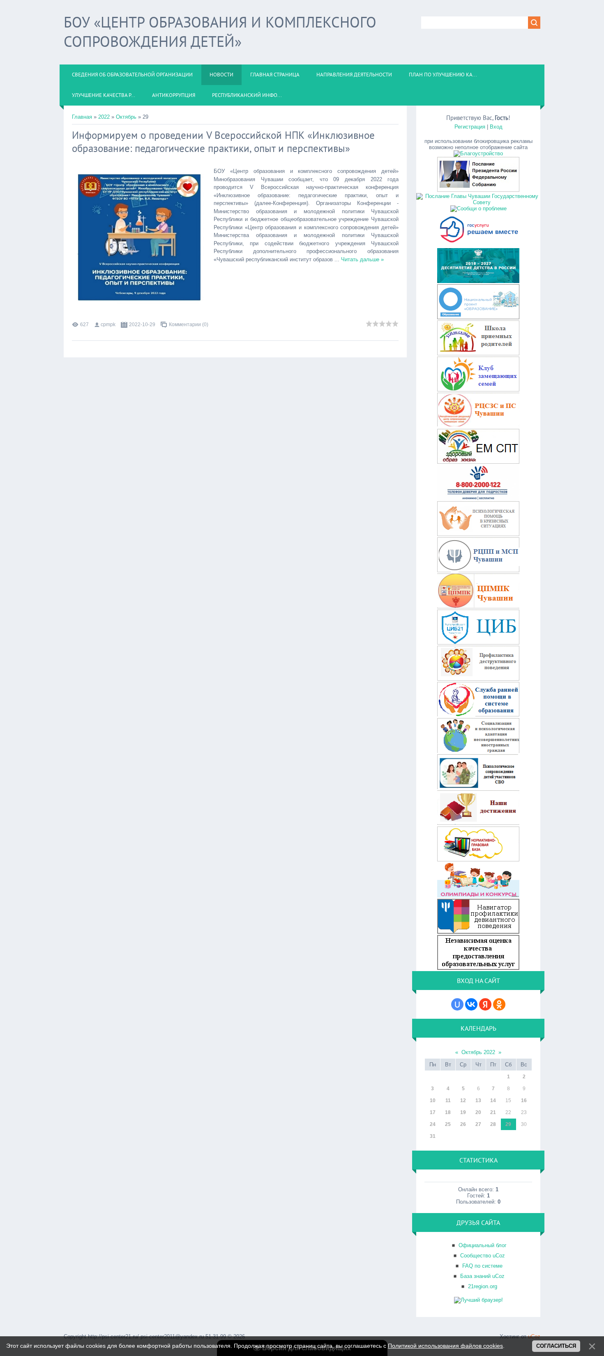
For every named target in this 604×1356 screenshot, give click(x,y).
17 (433, 1112)
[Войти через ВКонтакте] (471, 1004)
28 (493, 1124)
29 (508, 1124)
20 (478, 1112)
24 (433, 1124)
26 (463, 1124)
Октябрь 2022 (478, 1052)
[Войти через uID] (457, 1004)
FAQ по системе (482, 1266)
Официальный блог (483, 1245)
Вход (496, 127)
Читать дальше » (362, 259)
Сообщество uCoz (482, 1255)
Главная (82, 117)
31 (433, 1136)
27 (478, 1124)
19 (463, 1112)
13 (478, 1100)
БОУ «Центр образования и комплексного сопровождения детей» (220, 31)
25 (448, 1124)
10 (433, 1100)
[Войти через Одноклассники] (499, 1004)
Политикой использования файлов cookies (445, 1345)
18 (448, 1112)
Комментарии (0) (188, 324)
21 (493, 1112)
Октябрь (126, 117)
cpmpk (108, 324)
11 (448, 1100)
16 (524, 1100)
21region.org (482, 1286)
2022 (104, 117)
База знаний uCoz (482, 1276)
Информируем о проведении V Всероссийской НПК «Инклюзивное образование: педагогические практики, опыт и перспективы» (223, 142)
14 (493, 1100)
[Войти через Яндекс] (485, 1004)
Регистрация (469, 127)
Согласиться (556, 1346)
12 (463, 1100)
